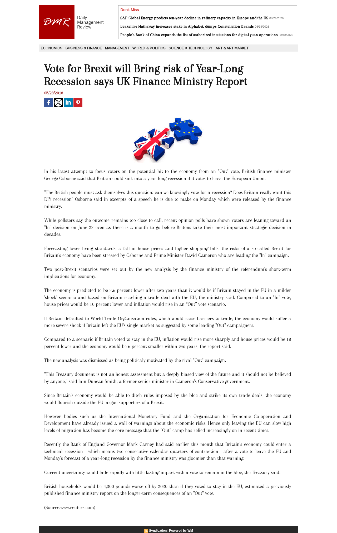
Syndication (158, 530)
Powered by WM (181, 530)
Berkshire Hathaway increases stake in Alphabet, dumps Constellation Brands (187, 26)
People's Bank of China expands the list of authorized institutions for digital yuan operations (199, 34)
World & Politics (149, 48)
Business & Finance (84, 48)
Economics (51, 48)
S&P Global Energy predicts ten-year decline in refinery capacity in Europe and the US (194, 18)
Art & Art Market (232, 48)
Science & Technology (190, 48)
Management (117, 48)
